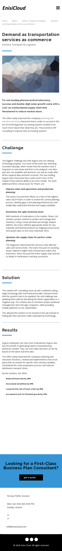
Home (4, 21)
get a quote (30, 477)
